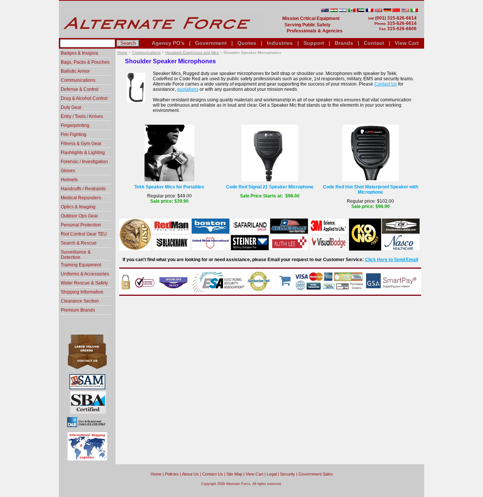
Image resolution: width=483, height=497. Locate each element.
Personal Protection (81, 225)
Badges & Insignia (79, 53)
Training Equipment (81, 265)
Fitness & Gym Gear (81, 143)
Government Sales (315, 474)
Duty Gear (71, 107)
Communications (146, 52)
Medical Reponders (81, 197)
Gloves (68, 170)
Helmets (69, 179)
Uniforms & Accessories (85, 274)
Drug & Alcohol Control (84, 98)
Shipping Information (82, 292)
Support (313, 43)
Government (211, 43)
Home (122, 52)
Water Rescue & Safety (84, 283)
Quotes (246, 43)
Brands (344, 43)
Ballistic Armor (75, 71)
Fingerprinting (75, 125)
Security (287, 474)
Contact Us (385, 84)
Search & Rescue (79, 243)
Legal (272, 474)
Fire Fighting (73, 134)
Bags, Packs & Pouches (85, 62)
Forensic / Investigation (84, 161)
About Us (190, 474)
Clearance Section (80, 301)
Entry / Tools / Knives (82, 116)
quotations (187, 89)
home (156, 474)
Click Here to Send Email (391, 259)
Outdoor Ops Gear (79, 216)
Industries (280, 43)
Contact (374, 43)
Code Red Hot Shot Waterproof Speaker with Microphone (370, 189)
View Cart (407, 43)
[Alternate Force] (162, 35)
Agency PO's (168, 43)
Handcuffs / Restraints (83, 188)
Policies (172, 474)
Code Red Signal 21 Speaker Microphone (270, 187)
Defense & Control (79, 89)
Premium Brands (78, 310)
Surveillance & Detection (76, 254)
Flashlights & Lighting (83, 152)
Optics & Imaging (78, 207)
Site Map (234, 474)
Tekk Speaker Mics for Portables (169, 187)
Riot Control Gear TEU (84, 234)
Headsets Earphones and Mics (192, 52)
